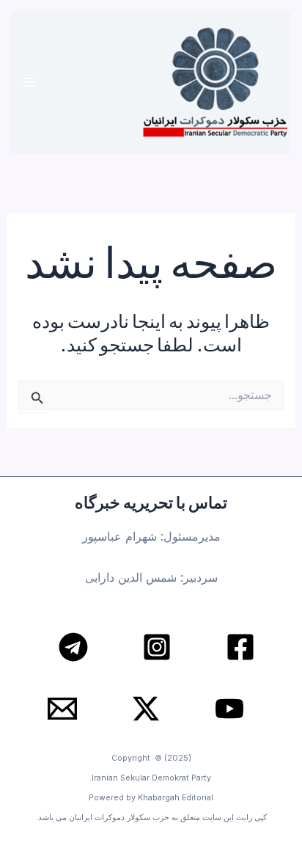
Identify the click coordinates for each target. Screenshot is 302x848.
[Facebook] (240, 647)
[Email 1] (62, 708)
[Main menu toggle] (29, 82)
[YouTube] (229, 708)
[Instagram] (157, 647)
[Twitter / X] (146, 708)
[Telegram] (73, 647)
